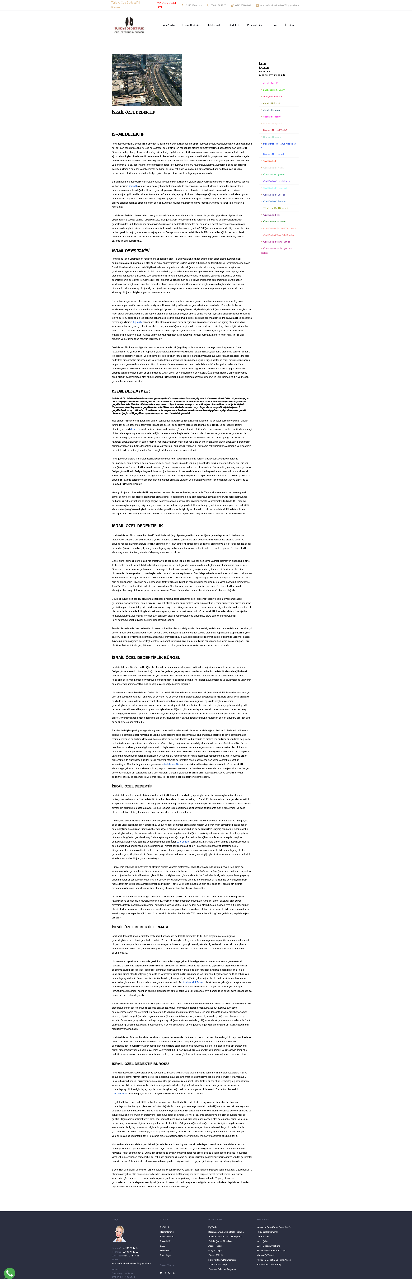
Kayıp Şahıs (262, 1241)
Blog (274, 24)
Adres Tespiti (215, 1245)
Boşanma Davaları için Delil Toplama (226, 1231)
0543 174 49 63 (194, 5)
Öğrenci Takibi (215, 1255)
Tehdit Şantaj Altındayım (220, 1241)
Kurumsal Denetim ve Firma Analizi (274, 1227)
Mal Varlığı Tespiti (265, 1255)
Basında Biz (165, 1241)
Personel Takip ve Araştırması (223, 1269)
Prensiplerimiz (255, 24)
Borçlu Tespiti (215, 1250)
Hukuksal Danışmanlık (267, 1231)
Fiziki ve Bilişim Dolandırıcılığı (222, 1259)
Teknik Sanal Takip (217, 1264)
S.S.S (162, 1245)
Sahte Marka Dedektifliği (269, 1264)
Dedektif (234, 24)
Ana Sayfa (169, 24)
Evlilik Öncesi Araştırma (268, 1245)
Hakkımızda (214, 24)
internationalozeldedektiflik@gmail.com (279, 5)
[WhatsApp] (9, 1273)
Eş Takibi (164, 1227)
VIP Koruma (263, 1236)
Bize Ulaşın (165, 1255)
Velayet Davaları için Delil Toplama (225, 1236)
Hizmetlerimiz (190, 24)
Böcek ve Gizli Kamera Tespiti (271, 1250)
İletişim (289, 24)
